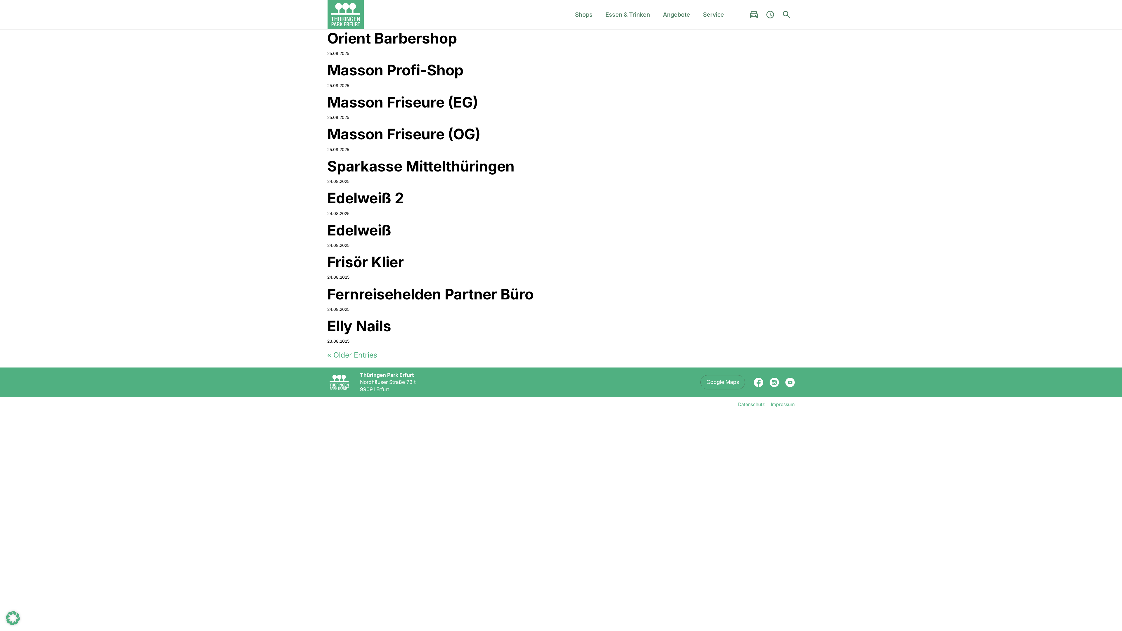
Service (713, 15)
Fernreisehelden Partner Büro (430, 294)
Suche (786, 14)
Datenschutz (751, 404)
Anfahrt (754, 14)
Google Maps (723, 382)
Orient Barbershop (392, 38)
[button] (13, 618)
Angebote (676, 15)
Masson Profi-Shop (395, 70)
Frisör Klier (365, 262)
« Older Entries (352, 355)
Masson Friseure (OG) (403, 134)
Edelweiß (359, 230)
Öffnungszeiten (770, 14)
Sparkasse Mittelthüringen (421, 166)
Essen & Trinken (627, 15)
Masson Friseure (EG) (402, 102)
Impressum (783, 404)
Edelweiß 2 (365, 198)
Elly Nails (359, 326)
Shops (584, 15)
